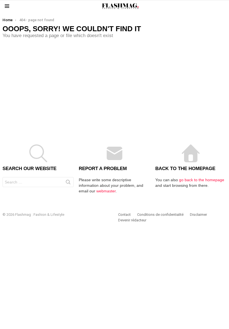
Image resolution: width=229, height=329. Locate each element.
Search (68, 183)
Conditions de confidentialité (160, 214)
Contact (124, 214)
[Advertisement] (114, 86)
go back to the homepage (201, 180)
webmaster (106, 191)
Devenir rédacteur (132, 220)
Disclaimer (198, 214)
